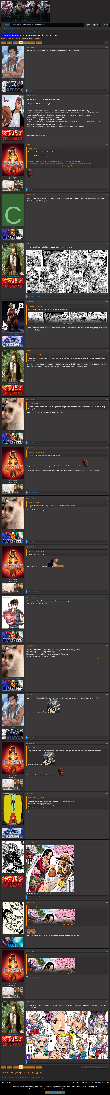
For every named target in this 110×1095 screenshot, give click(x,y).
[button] (20, 25)
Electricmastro (13, 276)
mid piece (37, 39)
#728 (106, 399)
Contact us (75, 1082)
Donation (15, 25)
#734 (106, 694)
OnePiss (13, 935)
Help (103, 1082)
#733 (106, 646)
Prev (4, 43)
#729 (106, 448)
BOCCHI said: (32, 747)
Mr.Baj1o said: (32, 149)
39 (27, 43)
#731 (106, 547)
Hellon (13, 826)
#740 (106, 1001)
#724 (106, 195)
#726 (106, 302)
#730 (106, 498)
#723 (106, 144)
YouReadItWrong (13, 432)
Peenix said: (31, 907)
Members (38, 25)
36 (17, 43)
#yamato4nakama (27, 39)
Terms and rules (85, 1082)
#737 (106, 842)
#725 (106, 243)
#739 (106, 951)
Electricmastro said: (34, 306)
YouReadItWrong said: (35, 452)
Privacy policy (96, 1082)
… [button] (11, 43)
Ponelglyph (13, 630)
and (37, 897)
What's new (27, 25)
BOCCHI (5, 39)
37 (21, 43)
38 (24, 43)
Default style (7, 1082)
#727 (106, 350)
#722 (106, 96)
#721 (106, 47)
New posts (4, 28)
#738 (106, 902)
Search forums (14, 28)
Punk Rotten (13, 334)
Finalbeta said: (32, 502)
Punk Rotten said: (33, 355)
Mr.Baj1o (13, 128)
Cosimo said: (32, 403)
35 (14, 43)
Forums (6, 25)
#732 (106, 597)
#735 (106, 743)
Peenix (13, 875)
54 (33, 43)
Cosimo (13, 227)
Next (38, 43)
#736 (106, 793)
